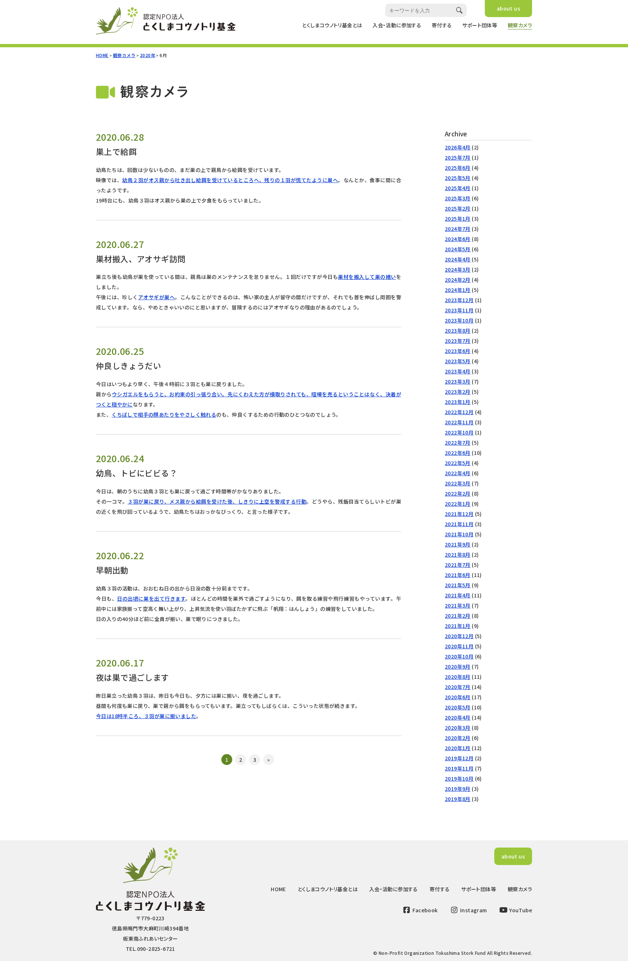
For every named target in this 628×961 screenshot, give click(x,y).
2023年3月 (458, 381)
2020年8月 (458, 676)
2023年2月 (458, 391)
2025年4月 (458, 188)
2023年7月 (458, 340)
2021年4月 (458, 595)
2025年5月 (458, 177)
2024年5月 (458, 249)
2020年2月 (458, 737)
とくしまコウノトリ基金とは (332, 25)
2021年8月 (458, 554)
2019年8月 (458, 798)
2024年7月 (458, 228)
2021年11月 (459, 524)
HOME (102, 55)
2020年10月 (459, 656)
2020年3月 (458, 727)
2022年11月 (459, 422)
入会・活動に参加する (397, 25)
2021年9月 (458, 544)
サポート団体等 (479, 25)
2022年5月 (458, 463)
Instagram (473, 910)
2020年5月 (458, 707)
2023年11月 (459, 310)
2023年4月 (458, 371)
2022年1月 (458, 503)
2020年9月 (458, 666)
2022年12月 (459, 412)
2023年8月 (458, 330)
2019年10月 (459, 778)
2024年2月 (458, 279)
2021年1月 (458, 625)
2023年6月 (458, 351)
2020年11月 (459, 646)
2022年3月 (458, 483)
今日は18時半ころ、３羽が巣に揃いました (146, 716)
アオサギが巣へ (156, 297)
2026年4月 (458, 147)
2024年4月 (458, 259)
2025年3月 (458, 198)
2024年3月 (458, 269)
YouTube (520, 910)
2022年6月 (458, 452)
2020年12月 (459, 636)
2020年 (147, 55)
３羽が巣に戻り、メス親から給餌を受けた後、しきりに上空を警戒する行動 (217, 501)
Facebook (424, 910)
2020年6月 (458, 697)
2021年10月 (459, 534)
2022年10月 (459, 432)
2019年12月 (459, 758)
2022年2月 (458, 493)
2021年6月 (458, 574)
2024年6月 (458, 239)
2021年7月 (458, 564)
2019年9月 (458, 788)
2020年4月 (458, 717)
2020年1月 (458, 748)
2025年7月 (458, 157)
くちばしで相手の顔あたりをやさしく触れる (164, 414)
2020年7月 (458, 686)
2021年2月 (458, 615)
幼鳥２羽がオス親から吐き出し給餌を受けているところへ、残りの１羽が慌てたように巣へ (230, 180)
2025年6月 (458, 167)
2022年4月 (458, 473)
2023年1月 (458, 401)
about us (508, 8)
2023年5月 (458, 361)
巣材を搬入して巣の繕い (367, 276)
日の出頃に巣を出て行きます (151, 598)
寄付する (442, 25)
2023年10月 (459, 320)
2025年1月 (458, 218)
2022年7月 (458, 442)
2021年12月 (459, 513)
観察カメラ (520, 25)
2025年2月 (458, 208)
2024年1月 (458, 289)
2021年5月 (458, 585)
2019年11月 (459, 768)
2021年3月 (458, 605)
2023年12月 (459, 300)
